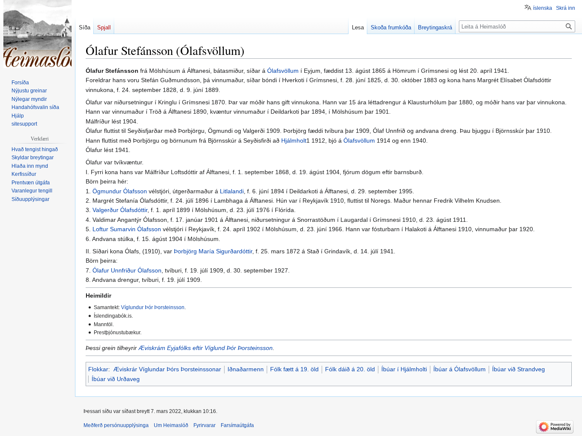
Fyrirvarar (204, 425)
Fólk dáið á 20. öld (350, 369)
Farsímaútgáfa (237, 425)
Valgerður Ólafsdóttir (119, 210)
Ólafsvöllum (283, 70)
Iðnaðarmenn (246, 369)
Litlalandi (232, 191)
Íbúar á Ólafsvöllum (459, 369)
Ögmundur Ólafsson (119, 191)
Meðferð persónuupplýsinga (116, 425)
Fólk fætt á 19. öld (294, 369)
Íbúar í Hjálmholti (404, 369)
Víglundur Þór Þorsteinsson (152, 307)
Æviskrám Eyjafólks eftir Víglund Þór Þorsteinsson (205, 347)
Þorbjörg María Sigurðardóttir (213, 251)
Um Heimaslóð (171, 425)
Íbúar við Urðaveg (116, 379)
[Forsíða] (37, 34)
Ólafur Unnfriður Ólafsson (126, 270)
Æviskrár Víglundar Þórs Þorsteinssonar (167, 369)
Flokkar (98, 369)
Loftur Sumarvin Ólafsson (126, 229)
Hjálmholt (293, 140)
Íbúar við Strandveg (518, 369)
